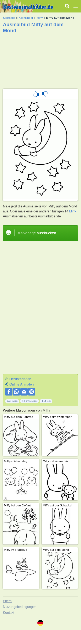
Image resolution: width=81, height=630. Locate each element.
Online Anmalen (21, 384)
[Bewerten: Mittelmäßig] (44, 95)
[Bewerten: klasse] (36, 95)
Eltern (7, 601)
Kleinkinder (26, 17)
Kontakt (8, 612)
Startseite (9, 17)
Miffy (40, 17)
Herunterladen (20, 379)
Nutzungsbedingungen (20, 607)
